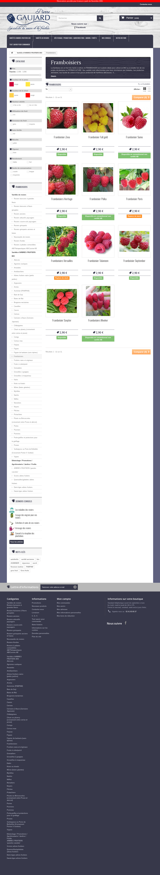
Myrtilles (16, 391)
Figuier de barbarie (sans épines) (25, 352)
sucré (35, 563)
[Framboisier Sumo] (134, 118)
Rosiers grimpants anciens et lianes (23, 231)
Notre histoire (121, 38)
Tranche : (12, 72)
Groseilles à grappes (21, 372)
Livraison (35, 613)
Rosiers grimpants (20, 225)
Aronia (15, 287)
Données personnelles (40, 633)
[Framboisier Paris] (134, 180)
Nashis (16, 395)
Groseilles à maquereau (22, 376)
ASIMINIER (15, 563)
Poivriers (16, 430)
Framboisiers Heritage (61, 199)
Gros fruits (25, 571)
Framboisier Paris (134, 199)
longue (31, 171)
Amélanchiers (18, 272)
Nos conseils (106, 38)
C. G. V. (35, 616)
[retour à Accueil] (12, 53)
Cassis (16, 310)
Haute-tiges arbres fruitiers (23, 491)
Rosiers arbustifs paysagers (23, 218)
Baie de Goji (18, 295)
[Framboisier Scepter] (62, 301)
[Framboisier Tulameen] (98, 241)
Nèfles (15, 399)
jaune (32, 84)
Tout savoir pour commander (19, 44)
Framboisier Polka (98, 199)
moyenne (16, 175)
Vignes (16, 457)
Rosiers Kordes (19, 241)
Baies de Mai (18, 298)
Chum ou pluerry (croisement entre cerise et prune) (23, 331)
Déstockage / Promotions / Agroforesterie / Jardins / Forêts (75, 38)
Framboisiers (18, 356)
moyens (32, 124)
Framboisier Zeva (62, 137)
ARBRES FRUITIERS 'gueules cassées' (24, 470)
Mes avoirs (61, 606)
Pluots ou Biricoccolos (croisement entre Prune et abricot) (24, 420)
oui (14, 134)
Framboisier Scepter (61, 320)
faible (15, 162)
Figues (16, 349)
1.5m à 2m (17, 105)
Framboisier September (134, 261)
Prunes (16, 445)
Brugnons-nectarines (21, 302)
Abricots (16, 260)
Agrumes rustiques (20, 264)
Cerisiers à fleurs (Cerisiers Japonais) (23, 320)
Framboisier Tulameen (98, 261)
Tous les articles (16, 542)
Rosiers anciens (19, 214)
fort (30, 162)
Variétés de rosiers (42, 38)
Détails (53, 76)
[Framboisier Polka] (98, 180)
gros (14, 124)
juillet (15, 143)
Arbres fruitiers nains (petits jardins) (23, 277)
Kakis (15, 380)
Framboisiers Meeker (98, 320)
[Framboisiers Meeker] (98, 301)
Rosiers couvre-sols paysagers (24, 222)
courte (15, 171)
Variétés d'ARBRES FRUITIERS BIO (20, 38)
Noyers (16, 407)
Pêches (16, 411)
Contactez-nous (146, 4)
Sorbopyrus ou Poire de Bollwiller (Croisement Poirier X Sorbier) (25, 451)
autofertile (14, 559)
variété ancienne (27, 559)
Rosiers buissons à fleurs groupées (22, 208)
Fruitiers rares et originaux (23, 360)
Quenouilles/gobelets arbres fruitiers (23, 481)
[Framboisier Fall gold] (98, 118)
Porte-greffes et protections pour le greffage (24, 439)
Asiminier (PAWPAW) (21, 291)
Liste (149, 91)
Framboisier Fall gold (98, 137)
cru (14, 115)
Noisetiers (17, 403)
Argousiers (17, 283)
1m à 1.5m (33, 105)
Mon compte (64, 598)
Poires (15, 426)
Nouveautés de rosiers (21, 237)
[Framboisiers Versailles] (62, 241)
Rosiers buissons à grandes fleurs (23, 200)
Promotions (36, 603)
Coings (16, 337)
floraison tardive (17, 567)
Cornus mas (18, 341)
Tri (47, 89)
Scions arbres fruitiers (21, 476)
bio (38, 559)
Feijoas (16, 345)
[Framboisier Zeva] (62, 118)
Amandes (17, 268)
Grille (144, 91)
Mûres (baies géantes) (21, 387)
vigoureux (26, 563)
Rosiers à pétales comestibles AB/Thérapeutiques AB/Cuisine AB (24, 246)
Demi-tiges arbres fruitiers (22, 487)
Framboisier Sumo (134, 137)
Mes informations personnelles (69, 613)
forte (14, 152)
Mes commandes (63, 603)
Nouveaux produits (39, 606)
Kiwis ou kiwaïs (19, 383)
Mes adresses (62, 609)
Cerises (16, 314)
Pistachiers (17, 414)
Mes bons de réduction (66, 616)
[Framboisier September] (134, 241)
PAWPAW (29, 567)
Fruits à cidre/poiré (20, 364)
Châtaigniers (18, 325)
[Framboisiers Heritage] (62, 180)
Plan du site (36, 637)
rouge (16, 84)
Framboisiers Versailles (62, 261)
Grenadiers (17, 368)
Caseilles (16, 306)
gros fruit (14, 571)
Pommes (16, 434)
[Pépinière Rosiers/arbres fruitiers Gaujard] (30, 20)
